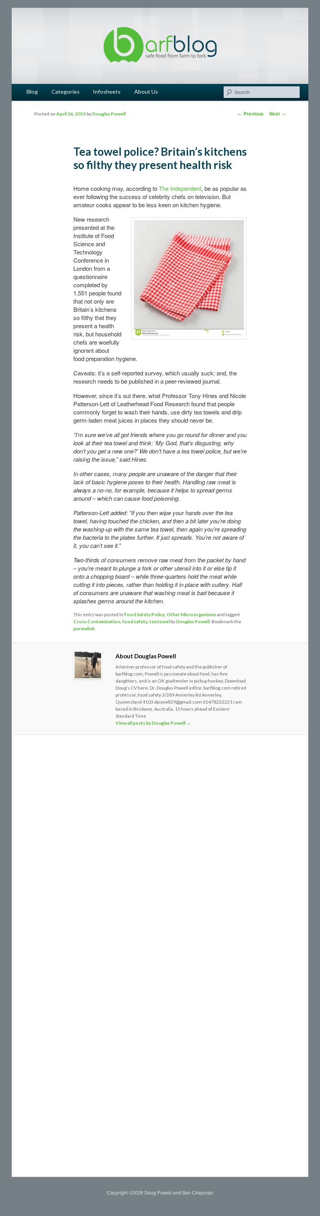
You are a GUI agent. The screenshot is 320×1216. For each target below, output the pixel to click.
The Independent (180, 188)
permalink (84, 628)
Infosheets (107, 91)
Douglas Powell (109, 114)
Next (277, 113)
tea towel (159, 621)
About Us (146, 91)
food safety (135, 621)
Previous (250, 113)
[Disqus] (160, 850)
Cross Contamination (96, 621)
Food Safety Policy (144, 614)
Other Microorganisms (191, 614)
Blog (32, 91)
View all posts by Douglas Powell (153, 723)
